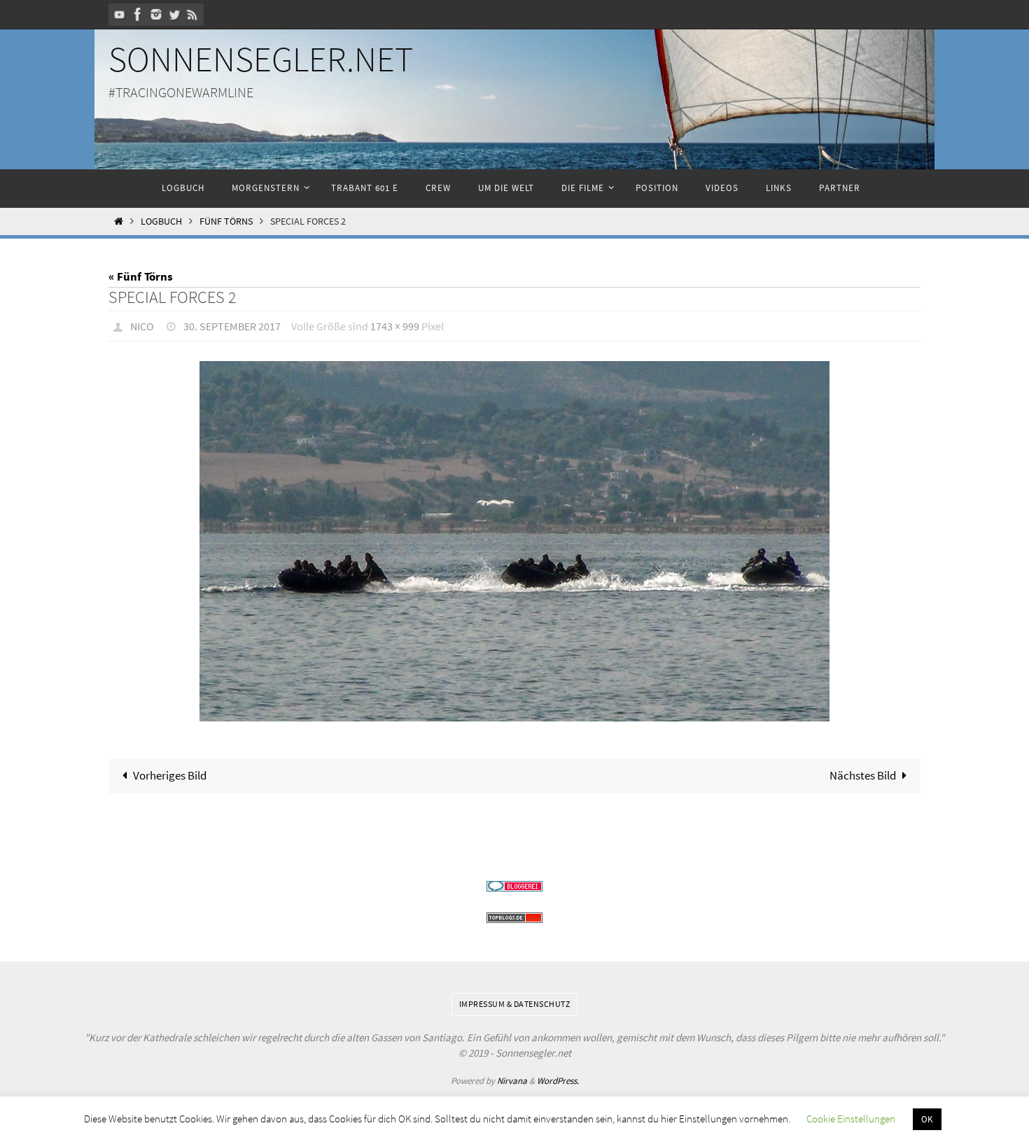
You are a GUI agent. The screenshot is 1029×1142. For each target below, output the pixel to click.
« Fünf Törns (140, 276)
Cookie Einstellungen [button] (850, 1118)
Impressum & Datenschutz (514, 1004)
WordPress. (558, 1081)
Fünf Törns (226, 221)
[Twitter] (174, 14)
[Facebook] (138, 14)
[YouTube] (119, 14)
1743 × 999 (394, 326)
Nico (142, 326)
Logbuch (161, 221)
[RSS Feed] (192, 14)
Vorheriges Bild (169, 775)
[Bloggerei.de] (514, 886)
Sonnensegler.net (260, 59)
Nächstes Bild (863, 775)
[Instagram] (156, 14)
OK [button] (927, 1119)
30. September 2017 (232, 326)
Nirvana (512, 1081)
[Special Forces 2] (514, 541)
